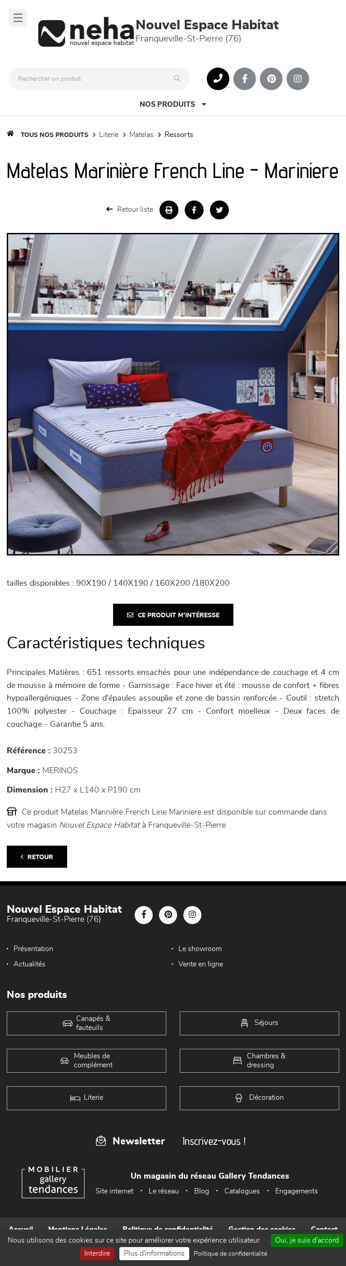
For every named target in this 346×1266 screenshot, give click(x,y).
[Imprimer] (168, 209)
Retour (40, 857)
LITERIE (108, 134)
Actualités (30, 964)
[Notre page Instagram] (298, 79)
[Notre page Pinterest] (271, 79)
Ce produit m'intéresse (178, 615)
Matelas (141, 134)
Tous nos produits (54, 135)
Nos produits (167, 104)
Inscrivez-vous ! (214, 1141)
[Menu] (18, 18)
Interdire (97, 1253)
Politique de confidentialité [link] (230, 1254)
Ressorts (178, 134)
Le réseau (164, 1191)
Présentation (33, 948)
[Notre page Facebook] (244, 79)
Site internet (114, 1191)
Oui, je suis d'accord (307, 1240)
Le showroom (200, 948)
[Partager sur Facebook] (194, 209)
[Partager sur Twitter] (219, 209)
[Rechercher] (179, 79)
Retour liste (135, 209)
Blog (201, 1191)
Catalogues (242, 1191)
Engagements (296, 1191)
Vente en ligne (200, 964)
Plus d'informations (154, 1253)
